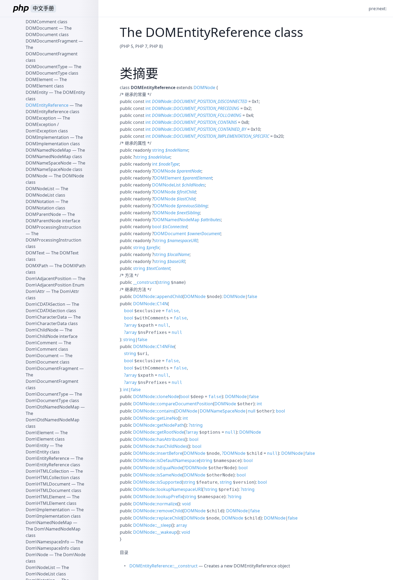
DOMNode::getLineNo (155, 418)
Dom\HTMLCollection (47, 471)
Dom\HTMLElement (46, 497)
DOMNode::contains (153, 411)
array (131, 325)
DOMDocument (170, 233)
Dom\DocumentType (47, 394)
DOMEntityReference (47, 105)
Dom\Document (42, 355)
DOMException (41, 118)
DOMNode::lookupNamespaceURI (167, 489)
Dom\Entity (37, 445)
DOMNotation (40, 201)
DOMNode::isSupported (157, 482)
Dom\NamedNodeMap (49, 522)
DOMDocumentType (46, 67)
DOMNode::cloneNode (156, 396)
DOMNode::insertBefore (157, 453)
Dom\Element (40, 433)
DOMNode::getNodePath (158, 425)
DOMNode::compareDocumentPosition (173, 404)
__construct (144, 282)
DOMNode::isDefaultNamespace (166, 460)
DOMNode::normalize (155, 504)
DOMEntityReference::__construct (163, 566)
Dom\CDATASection (45, 304)
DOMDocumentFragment (52, 41)
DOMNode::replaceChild (157, 518)
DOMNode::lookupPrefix (158, 496)
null (163, 325)
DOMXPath (37, 266)
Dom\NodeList (40, 567)
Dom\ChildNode (42, 330)
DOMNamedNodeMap (176, 220)
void (186, 504)
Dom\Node (37, 555)
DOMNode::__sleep (152, 525)
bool (156, 227)
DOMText (35, 253)
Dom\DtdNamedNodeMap (52, 407)
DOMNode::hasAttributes (158, 439)
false (252, 296)
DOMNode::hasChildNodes (160, 446)
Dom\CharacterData (46, 317)
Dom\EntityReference (47, 458)
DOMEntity (37, 92)
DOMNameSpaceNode (222, 411)
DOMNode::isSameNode (157, 475)
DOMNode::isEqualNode (157, 468)
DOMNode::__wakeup (155, 532)
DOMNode (204, 87)
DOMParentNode (43, 214)
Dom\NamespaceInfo (47, 542)
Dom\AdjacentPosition (48, 278)
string (158, 150)
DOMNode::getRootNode (158, 432)
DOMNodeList (166, 185)
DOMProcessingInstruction (53, 227)
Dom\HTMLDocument (48, 484)
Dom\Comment (41, 343)
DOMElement (167, 178)
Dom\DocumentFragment (52, 368)
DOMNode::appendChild (158, 296)
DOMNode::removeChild (158, 511)
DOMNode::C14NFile (153, 346)
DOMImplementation (47, 137)
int (148, 101)
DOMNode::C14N (150, 304)
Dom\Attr (35, 291)
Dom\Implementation (48, 510)
